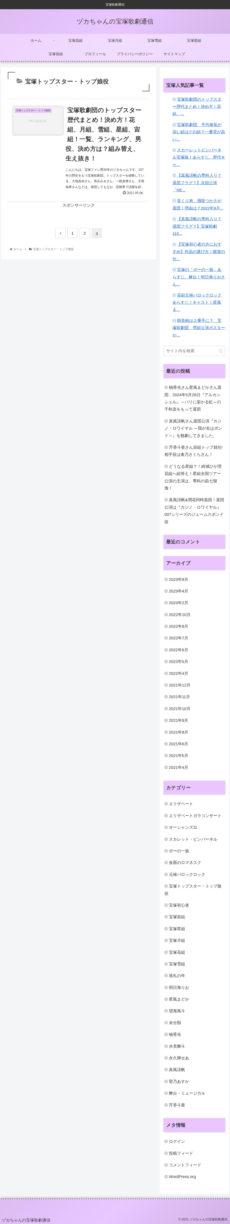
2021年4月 (178, 767)
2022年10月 (179, 614)
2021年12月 (179, 685)
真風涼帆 (177, 1069)
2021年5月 (178, 755)
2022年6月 (178, 650)
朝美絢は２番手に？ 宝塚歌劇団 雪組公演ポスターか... (198, 327)
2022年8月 (178, 626)
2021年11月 (179, 697)
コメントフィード (185, 1165)
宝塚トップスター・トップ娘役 (192, 890)
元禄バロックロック (187, 874)
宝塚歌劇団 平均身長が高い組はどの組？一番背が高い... (198, 132)
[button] (221, 351)
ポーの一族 (179, 851)
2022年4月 (178, 673)
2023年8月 (178, 579)
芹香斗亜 (177, 1105)
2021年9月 (178, 720)
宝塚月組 (177, 940)
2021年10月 (179, 708)
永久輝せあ (179, 1058)
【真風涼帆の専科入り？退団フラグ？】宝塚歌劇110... (196, 226)
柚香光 (175, 1034)
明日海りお (179, 987)
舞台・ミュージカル (187, 1093)
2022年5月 (178, 661)
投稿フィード (181, 1153)
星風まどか (179, 999)
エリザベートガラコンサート (195, 815)
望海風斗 (177, 1011)
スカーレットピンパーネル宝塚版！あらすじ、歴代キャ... (198, 157)
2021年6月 (178, 744)
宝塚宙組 (177, 917)
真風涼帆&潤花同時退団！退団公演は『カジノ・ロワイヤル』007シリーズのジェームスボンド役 (194, 511)
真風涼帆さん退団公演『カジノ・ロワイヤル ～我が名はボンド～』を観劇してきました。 (193, 428)
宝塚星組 (177, 929)
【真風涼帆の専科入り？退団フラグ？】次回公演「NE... (196, 182)
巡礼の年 (177, 975)
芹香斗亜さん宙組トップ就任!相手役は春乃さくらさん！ (193, 451)
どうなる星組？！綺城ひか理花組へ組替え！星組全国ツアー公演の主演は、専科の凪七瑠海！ (192, 477)
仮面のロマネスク (185, 862)
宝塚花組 (177, 952)
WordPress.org (182, 1176)
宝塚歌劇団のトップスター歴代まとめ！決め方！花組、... (196, 106)
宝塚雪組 (177, 964)
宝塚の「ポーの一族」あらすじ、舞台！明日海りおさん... (198, 276)
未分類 (175, 1023)
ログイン (177, 1141)
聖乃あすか (179, 1081)
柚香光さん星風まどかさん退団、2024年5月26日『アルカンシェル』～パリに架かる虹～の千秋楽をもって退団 (192, 398)
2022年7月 (178, 638)
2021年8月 (178, 732)
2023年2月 (178, 603)
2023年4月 (178, 591)
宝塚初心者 (179, 905)
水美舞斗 (177, 1046)
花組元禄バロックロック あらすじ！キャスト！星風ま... (196, 302)
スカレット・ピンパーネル (193, 839)
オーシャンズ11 (183, 827)
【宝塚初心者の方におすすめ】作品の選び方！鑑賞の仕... (198, 251)
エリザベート (181, 804)
